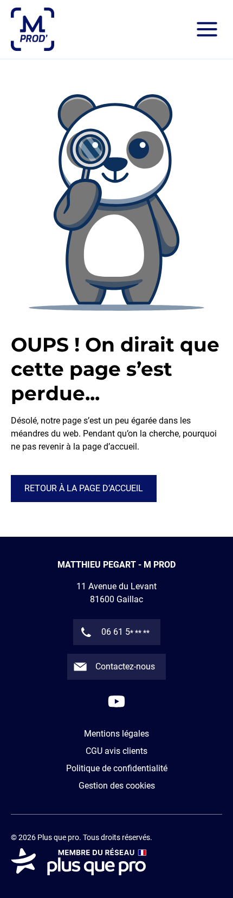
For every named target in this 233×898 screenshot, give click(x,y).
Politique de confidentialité (116, 768)
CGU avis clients (116, 751)
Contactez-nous (125, 666)
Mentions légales (116, 733)
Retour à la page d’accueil (83, 488)
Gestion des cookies (117, 785)
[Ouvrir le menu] (207, 29)
